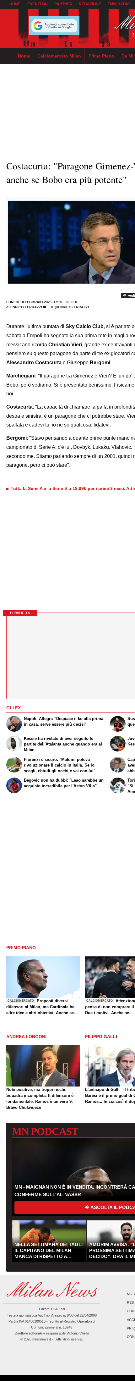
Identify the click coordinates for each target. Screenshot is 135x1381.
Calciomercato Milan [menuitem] (59, 55)
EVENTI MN (37, 4)
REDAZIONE (90, 4)
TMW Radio (119, 4)
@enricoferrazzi (71, 307)
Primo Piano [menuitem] (101, 55)
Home (15, 4)
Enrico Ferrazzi (26, 307)
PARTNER (63, 4)
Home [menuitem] (24, 55)
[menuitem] (8, 56)
